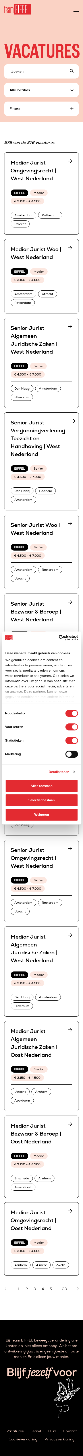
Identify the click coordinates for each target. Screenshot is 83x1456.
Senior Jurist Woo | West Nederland (35, 529)
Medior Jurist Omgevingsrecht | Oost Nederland (33, 1220)
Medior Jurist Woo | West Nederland (36, 253)
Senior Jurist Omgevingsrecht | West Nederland (33, 858)
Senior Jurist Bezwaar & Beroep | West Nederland (36, 611)
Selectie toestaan (41, 800)
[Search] (72, 71)
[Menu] (76, 9)
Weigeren (41, 814)
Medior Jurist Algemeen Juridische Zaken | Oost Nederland (34, 1043)
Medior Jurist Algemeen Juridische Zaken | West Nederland (34, 948)
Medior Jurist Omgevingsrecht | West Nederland (33, 170)
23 (64, 1289)
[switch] (71, 726)
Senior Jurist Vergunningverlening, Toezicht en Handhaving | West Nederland (39, 438)
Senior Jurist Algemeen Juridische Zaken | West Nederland (34, 340)
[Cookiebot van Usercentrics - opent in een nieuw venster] (59, 637)
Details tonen (59, 772)
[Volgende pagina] (77, 1289)
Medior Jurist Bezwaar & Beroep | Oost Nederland (36, 1133)
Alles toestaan (41, 786)
